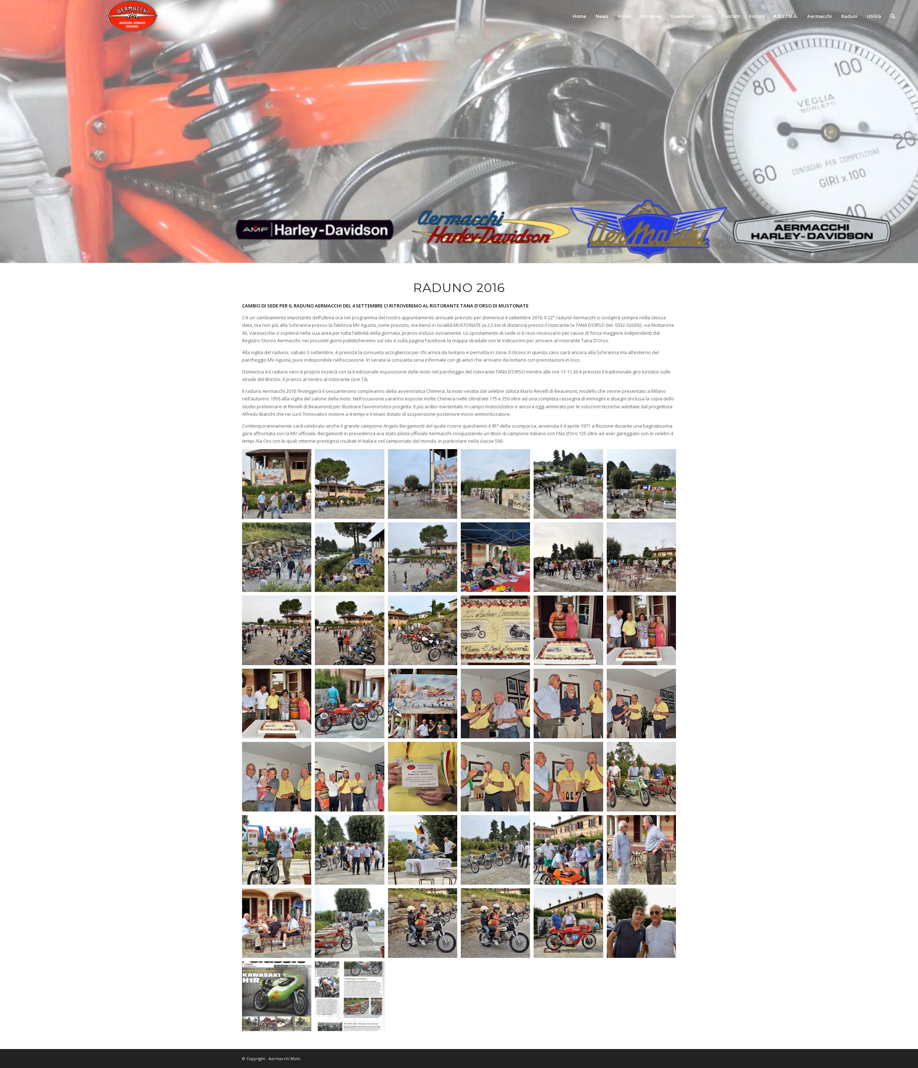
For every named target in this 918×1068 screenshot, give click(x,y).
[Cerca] (893, 16)
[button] (276, 484)
